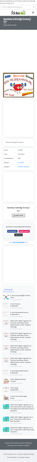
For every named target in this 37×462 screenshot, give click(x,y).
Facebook (12, 231)
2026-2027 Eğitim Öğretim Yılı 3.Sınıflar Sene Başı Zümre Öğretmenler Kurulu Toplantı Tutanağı (20, 336)
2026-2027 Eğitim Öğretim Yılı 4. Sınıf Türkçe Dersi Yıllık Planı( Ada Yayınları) (22, 430)
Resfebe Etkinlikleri (24, 167)
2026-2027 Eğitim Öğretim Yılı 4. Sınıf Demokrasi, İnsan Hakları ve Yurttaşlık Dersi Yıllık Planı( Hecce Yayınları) (22, 408)
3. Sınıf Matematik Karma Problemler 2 (19, 313)
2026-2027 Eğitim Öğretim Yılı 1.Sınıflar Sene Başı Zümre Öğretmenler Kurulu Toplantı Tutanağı (20, 361)
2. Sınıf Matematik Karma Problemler (19, 372)
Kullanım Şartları (19, 443)
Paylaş (19, 235)
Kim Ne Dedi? (18, 445)
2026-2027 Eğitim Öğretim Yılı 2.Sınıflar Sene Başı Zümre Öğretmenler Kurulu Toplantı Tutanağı (20, 349)
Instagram (25, 231)
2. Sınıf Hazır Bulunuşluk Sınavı (18, 397)
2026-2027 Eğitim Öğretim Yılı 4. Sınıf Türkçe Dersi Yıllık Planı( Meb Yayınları (21, 419)
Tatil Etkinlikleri (18, 242)
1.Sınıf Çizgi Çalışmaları (14, 389)
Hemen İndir (19, 215)
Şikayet (28, 443)
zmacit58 (21, 162)
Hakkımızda (9, 443)
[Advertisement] (18, 49)
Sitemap (10, 445)
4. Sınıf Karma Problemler (15, 305)
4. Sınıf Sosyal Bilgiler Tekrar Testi (20, 297)
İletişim (27, 445)
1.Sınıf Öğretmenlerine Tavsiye (18, 380)
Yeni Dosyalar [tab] (8, 290)
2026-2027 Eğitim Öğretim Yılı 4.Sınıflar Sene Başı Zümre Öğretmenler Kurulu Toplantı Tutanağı (20, 324)
